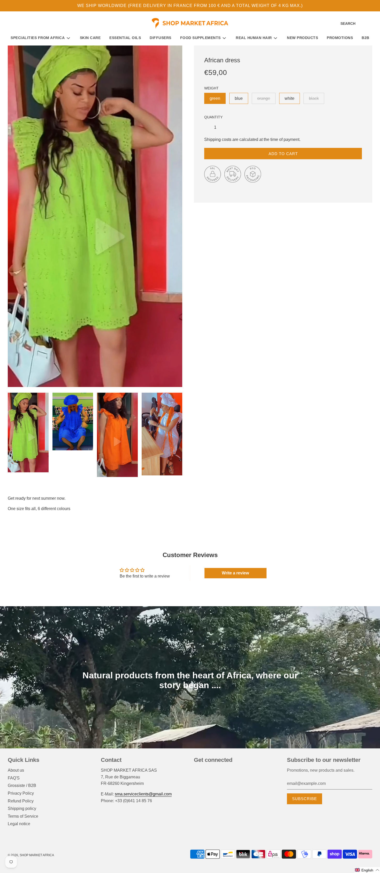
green (215, 98)
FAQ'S (14, 778)
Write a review (235, 573)
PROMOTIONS (340, 38)
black (314, 98)
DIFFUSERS (160, 38)
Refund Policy (21, 801)
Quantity (213, 117)
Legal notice (19, 824)
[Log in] (363, 24)
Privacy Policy (21, 793)
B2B (365, 38)
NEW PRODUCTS (302, 38)
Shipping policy (22, 808)
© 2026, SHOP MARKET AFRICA (31, 855)
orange (263, 98)
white (289, 98)
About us (16, 770)
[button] (367, 870)
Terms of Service (23, 816)
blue (239, 98)
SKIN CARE (90, 38)
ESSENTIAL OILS (125, 38)
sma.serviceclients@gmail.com (143, 794)
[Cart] (371, 24)
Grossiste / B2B (22, 785)
